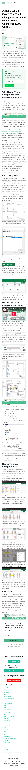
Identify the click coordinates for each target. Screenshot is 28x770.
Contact (6, 761)
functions (6, 723)
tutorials (6, 745)
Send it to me (9, 85)
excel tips (6, 718)
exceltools (6, 722)
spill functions (7, 742)
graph (5, 727)
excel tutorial (7, 720)
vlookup (6, 747)
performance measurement (10, 738)
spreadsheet (6, 744)
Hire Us (12, 761)
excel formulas (7, 709)
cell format (6, 692)
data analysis (7, 700)
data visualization (8, 703)
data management (8, 701)
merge (5, 734)
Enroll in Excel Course (14, 661)
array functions (7, 689)
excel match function (9, 716)
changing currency (8, 696)
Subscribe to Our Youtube (14, 680)
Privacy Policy (15, 763)
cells (5, 694)
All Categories (7, 687)
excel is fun (6, 714)
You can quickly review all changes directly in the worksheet (12, 131)
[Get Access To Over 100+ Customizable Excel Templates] (14, 115)
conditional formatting (9, 698)
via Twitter (20, 51)
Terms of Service (14, 765)
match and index (8, 733)
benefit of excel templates (10, 690)
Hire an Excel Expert (14, 670)
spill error (6, 740)
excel (5, 707)
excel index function (8, 712)
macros (5, 731)
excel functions (7, 711)
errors (5, 705)
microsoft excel (7, 736)
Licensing (22, 763)
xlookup (6, 749)
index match (6, 729)
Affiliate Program (19, 761)
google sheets (7, 725)
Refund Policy (7, 763)
